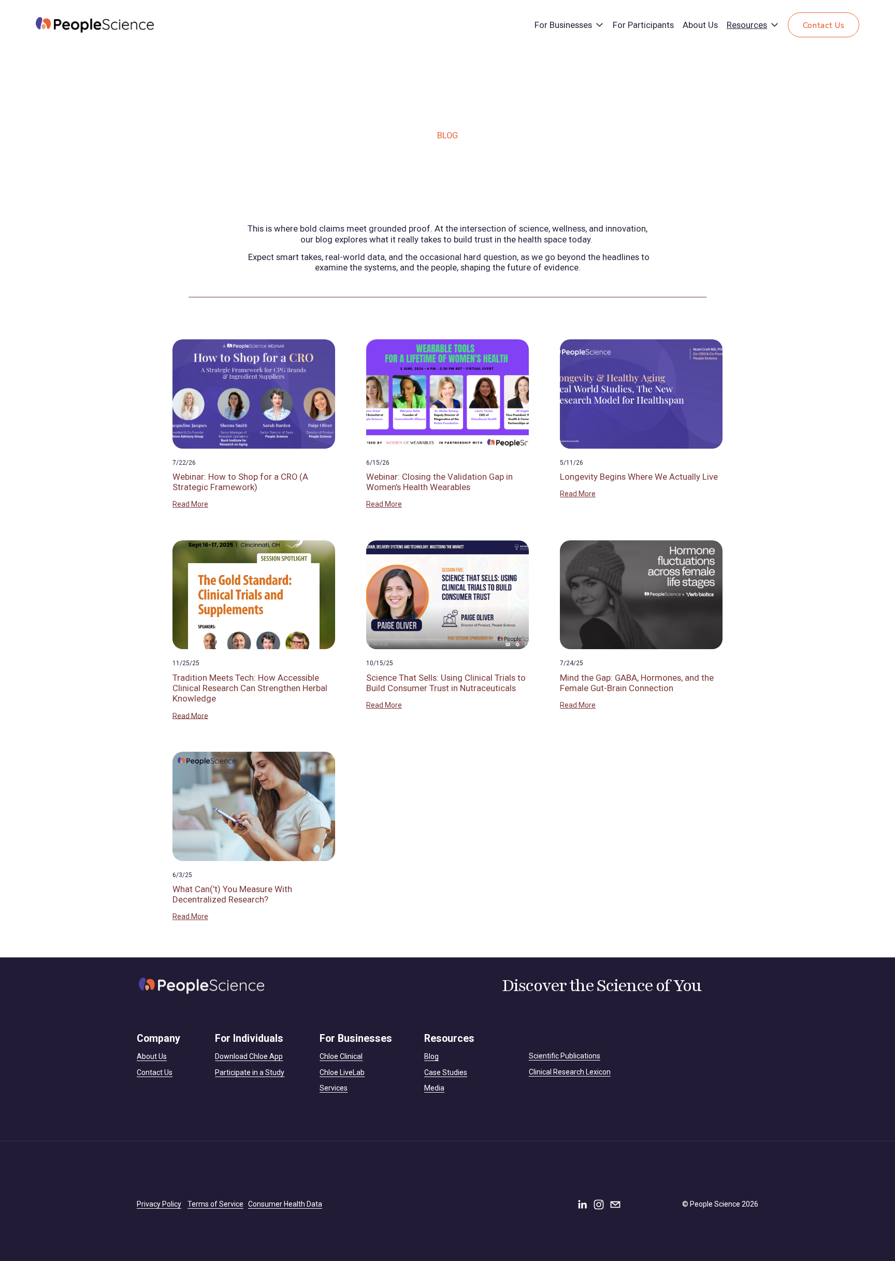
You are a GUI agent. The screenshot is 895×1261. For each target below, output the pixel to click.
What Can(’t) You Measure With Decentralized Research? (232, 894)
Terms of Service (215, 1204)
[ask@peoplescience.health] (615, 1204)
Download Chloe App (249, 1056)
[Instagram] (599, 1204)
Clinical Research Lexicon (570, 1072)
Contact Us (823, 25)
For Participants (643, 25)
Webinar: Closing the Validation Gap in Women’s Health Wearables (439, 481)
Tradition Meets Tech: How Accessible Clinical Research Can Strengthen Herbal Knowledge (249, 688)
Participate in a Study (249, 1072)
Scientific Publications (564, 1056)
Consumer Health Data (285, 1204)
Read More (190, 504)
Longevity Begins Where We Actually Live (639, 476)
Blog (431, 1056)
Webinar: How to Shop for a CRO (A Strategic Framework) (240, 481)
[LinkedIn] (582, 1204)
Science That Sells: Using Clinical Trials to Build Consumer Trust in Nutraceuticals (446, 682)
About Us (700, 25)
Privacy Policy (159, 1204)
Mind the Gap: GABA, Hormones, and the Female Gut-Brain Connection (637, 682)
